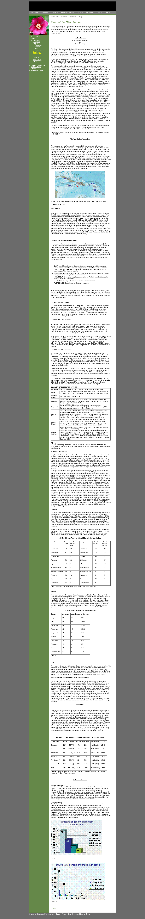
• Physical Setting (36, 42)
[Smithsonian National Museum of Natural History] (50, 6)
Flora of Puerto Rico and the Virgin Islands (38, 66)
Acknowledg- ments (37, 60)
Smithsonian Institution (36, 914)
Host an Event (85, 914)
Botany (79, 17)
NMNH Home (55, 17)
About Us (80, 12)
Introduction (37, 40)
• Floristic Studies (36, 47)
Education (55, 12)
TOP (54, 908)
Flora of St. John (37, 70)
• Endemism (38, 50)
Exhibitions (45, 12)
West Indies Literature (37, 56)
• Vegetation (37, 45)
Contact (76, 914)
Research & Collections (67, 12)
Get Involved (89, 12)
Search (108, 12)
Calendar (99, 12)
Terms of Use (50, 914)
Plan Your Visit (35, 12)
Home (69, 914)
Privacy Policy (61, 914)
